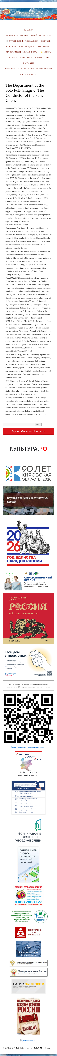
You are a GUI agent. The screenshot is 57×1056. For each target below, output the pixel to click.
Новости (46, 41)
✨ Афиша (46, 52)
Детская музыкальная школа (22, 52)
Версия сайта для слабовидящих (28, 431)
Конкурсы (12, 58)
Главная (28, 30)
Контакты (28, 63)
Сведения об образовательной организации (28, 35)
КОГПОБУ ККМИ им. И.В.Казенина (26, 1047)
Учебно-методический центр (19, 46)
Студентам (26, 58)
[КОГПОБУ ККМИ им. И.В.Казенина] (28, 15)
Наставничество (28, 74)
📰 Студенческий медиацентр (22, 41)
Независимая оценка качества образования (29, 69)
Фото (47, 58)
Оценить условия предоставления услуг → (28, 747)
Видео (38, 58)
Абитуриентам (45, 46)
